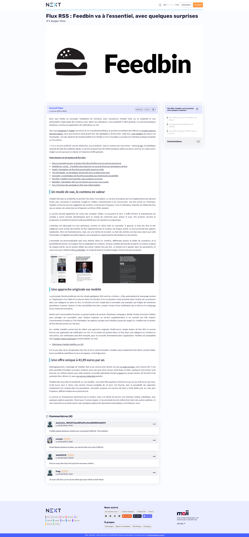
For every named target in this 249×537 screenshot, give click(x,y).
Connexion (186, 5)
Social (69, 520)
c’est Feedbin (137, 133)
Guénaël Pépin (56, 108)
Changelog (147, 526)
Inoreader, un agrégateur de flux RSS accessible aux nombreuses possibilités (85, 175)
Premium (198, 5)
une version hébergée (85, 376)
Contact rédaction (128, 512)
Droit (48, 517)
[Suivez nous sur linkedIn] (119, 516)
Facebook (62, 130)
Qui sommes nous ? (111, 512)
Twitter (72, 130)
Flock (63, 517)
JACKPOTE (61, 455)
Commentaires (174, 141)
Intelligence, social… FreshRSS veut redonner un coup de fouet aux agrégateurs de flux (89, 166)
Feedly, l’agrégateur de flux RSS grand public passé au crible (78, 169)
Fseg (58, 471)
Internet (49, 520)
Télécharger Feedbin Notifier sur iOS (68, 344)
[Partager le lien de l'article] (197, 109)
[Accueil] (53, 5)
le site (140, 145)
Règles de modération (123, 526)
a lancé (120, 373)
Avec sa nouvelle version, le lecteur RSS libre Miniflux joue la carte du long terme (86, 163)
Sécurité (49, 524)
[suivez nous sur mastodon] (110, 516)
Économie (55, 517)
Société (57, 524)
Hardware (70, 517)
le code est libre (127, 367)
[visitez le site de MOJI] (183, 514)
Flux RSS (128, 516)
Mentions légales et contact (155, 535)
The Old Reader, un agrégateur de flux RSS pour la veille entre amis (81, 172)
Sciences (77, 520)
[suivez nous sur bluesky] (106, 516)
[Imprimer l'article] (153, 109)
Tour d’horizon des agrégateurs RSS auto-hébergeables (76, 185)
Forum (151, 512)
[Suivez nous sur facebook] (114, 516)
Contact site (141, 512)
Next (63, 520)
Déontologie (109, 526)
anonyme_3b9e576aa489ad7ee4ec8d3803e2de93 (81, 423)
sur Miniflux (80, 250)
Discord (148, 516)
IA (76, 517)
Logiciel (57, 520)
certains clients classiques (65, 338)
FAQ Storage (137, 526)
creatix (59, 439)
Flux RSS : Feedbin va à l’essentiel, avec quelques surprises (77, 178)
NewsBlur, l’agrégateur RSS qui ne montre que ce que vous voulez (80, 182)
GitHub (138, 516)
